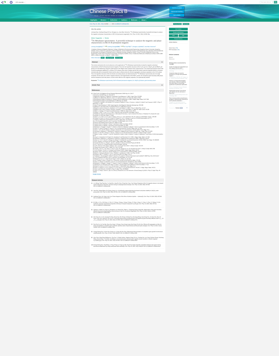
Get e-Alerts (176, 15)
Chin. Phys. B (93, 24)
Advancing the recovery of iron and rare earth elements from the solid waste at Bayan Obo (177, 92)
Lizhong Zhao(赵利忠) (97, 46)
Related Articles (178, 38)
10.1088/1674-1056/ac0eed (153, 246)
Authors (124, 20)
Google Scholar (97, 174)
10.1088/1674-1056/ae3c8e (103, 186)
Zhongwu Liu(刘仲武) (137, 46)
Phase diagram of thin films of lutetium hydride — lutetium (127, 196)
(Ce (133, 80)
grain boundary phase (150, 80)
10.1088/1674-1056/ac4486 (130, 233)
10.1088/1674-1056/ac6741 (130, 219)
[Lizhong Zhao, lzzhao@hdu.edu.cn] (105, 46)
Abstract (171, 57)
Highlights (93, 20)
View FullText (109, 57)
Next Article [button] (186, 24)
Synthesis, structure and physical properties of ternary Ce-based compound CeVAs (115, 203)
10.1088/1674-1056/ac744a (107, 227)
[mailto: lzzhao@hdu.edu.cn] (106, 46)
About (143, 20)
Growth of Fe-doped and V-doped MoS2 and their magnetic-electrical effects (178, 67)
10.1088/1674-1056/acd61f (103, 212)
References (171, 59)
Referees (134, 20)
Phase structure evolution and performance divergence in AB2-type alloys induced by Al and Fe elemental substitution (178, 99)
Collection (113, 20)
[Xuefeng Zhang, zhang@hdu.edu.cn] (121, 46)
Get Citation (119, 57)
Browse (103, 20)
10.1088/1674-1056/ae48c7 (103, 198)
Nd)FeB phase (139, 80)
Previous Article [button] (177, 24)
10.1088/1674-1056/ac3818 (130, 240)
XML (183, 35)
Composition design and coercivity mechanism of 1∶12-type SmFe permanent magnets (178, 74)
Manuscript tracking (177, 11)
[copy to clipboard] (149, 34)
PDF (102, 57)
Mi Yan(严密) (127, 46)
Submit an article (177, 8)
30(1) (102, 24)
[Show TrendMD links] (187, 107)
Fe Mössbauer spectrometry (105, 80)
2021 (99, 24)
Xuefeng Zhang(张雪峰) (114, 46)
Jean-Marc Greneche (150, 46)
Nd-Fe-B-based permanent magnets (122, 80)
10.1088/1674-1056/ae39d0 (128, 192)
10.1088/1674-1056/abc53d (121, 24)
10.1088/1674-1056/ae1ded (103, 205)
